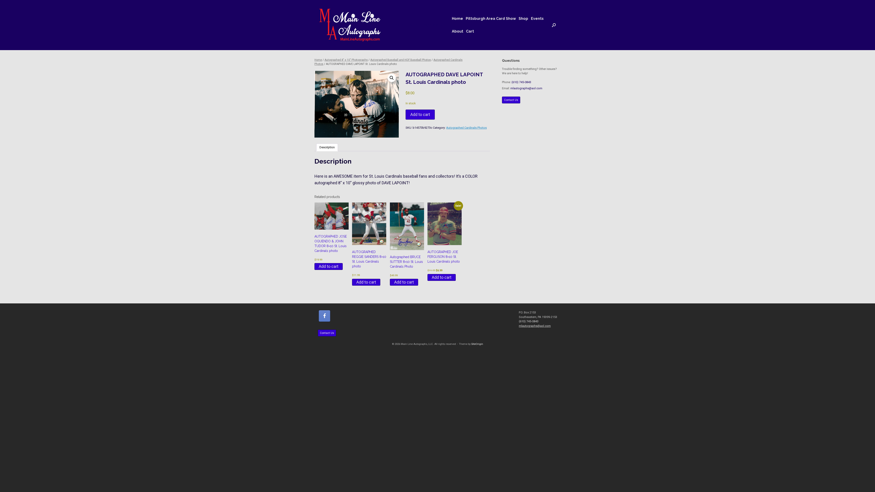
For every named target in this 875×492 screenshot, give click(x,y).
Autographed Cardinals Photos (466, 127)
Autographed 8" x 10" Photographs (346, 60)
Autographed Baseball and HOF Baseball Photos (400, 60)
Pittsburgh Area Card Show (491, 18)
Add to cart (420, 114)
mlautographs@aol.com (526, 88)
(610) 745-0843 (521, 82)
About (457, 31)
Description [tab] (327, 147)
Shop (523, 18)
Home (457, 18)
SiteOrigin (477, 344)
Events (537, 18)
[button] (554, 25)
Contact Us (511, 100)
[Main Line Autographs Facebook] (324, 316)
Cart (470, 31)
